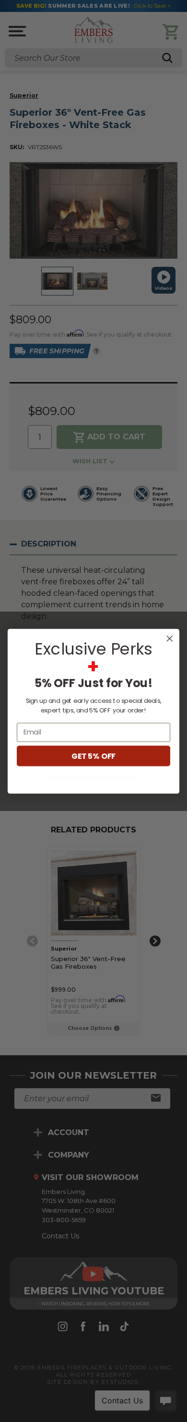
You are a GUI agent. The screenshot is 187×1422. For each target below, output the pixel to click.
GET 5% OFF (93, 755)
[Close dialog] (169, 638)
